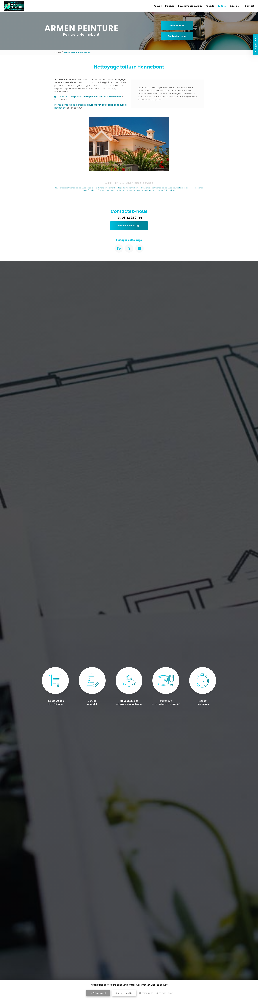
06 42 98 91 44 (176, 25)
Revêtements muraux (190, 6)
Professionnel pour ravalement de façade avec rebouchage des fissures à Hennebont (136, 190)
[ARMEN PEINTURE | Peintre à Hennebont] (14, 6)
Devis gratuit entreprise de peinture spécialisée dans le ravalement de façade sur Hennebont (96, 188)
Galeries (234, 6)
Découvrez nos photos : (89, 96)
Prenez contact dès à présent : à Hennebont (90, 106)
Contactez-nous (177, 36)
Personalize (147, 993)
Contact (249, 6)
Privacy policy (166, 993)
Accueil (158, 6)
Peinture (169, 6)
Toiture (222, 6)
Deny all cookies (125, 993)
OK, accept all (99, 993)
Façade (210, 6)
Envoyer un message (129, 225)
